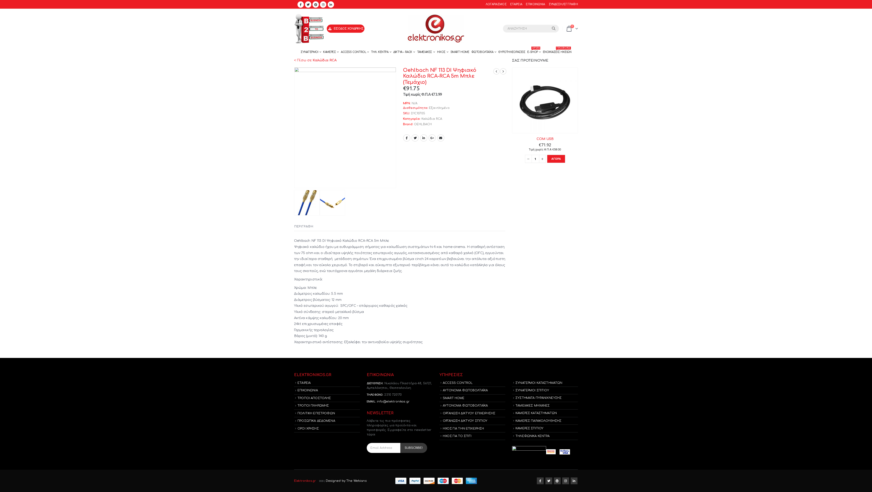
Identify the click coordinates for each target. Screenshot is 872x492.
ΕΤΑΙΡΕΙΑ (516, 4)
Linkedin (574, 480)
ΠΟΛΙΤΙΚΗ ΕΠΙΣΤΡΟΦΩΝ (316, 413)
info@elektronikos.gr (393, 401)
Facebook (406, 138)
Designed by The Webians (346, 480)
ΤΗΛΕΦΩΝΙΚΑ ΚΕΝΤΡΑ (532, 436)
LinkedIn (423, 138)
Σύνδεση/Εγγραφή (563, 4)
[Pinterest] (315, 4)
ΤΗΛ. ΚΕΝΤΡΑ (380, 52)
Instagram (565, 480)
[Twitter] (308, 4)
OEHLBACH (423, 124)
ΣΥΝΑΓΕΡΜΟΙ (309, 52)
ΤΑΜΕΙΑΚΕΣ (424, 52)
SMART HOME (460, 52)
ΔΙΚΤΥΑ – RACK (402, 52)
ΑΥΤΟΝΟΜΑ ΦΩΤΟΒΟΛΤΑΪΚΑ (465, 390)
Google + (432, 138)
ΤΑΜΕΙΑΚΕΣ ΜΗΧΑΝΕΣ (532, 405)
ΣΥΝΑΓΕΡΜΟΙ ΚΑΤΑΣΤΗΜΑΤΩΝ (538, 383)
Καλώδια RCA (431, 118)
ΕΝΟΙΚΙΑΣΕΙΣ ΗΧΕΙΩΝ (557, 51)
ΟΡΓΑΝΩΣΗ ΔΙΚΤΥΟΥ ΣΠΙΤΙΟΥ (465, 420)
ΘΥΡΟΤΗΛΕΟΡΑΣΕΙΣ (511, 52)
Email (440, 138)
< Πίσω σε (315, 60)
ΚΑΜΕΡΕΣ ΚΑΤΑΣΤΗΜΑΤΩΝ (536, 413)
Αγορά (556, 158)
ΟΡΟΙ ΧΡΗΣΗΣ (308, 428)
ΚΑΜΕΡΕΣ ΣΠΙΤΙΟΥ (529, 428)
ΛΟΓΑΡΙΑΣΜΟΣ (496, 4)
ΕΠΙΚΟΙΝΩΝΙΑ (535, 4)
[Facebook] (300, 4)
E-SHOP (533, 51)
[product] (545, 100)
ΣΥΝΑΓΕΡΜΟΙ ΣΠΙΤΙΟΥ (532, 390)
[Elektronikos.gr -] (436, 29)
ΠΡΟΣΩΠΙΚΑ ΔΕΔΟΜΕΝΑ (316, 420)
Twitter (415, 138)
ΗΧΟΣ (441, 52)
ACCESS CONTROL (353, 52)
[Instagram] (323, 4)
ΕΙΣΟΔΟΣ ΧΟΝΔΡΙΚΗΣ (348, 28)
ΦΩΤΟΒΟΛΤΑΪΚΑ (482, 52)
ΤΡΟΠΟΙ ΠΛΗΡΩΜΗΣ (313, 405)
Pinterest (557, 480)
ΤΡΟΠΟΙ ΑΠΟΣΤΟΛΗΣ (314, 398)
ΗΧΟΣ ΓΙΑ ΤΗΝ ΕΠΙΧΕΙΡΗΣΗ (463, 428)
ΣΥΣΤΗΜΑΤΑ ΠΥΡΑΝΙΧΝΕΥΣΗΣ (538, 398)
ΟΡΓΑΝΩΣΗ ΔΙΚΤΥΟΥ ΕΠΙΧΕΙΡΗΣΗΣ (469, 413)
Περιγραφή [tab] (303, 226)
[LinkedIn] (331, 4)
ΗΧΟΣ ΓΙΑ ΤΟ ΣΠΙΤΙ (457, 436)
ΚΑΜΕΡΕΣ (329, 52)
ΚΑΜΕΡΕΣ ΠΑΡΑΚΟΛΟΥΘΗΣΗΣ (538, 420)
